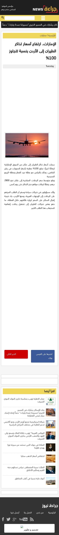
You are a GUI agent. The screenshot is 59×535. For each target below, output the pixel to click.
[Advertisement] (29, 99)
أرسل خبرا (15, 512)
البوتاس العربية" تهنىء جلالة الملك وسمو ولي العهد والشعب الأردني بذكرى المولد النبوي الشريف (24, 436)
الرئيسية (51, 35)
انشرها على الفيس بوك (44, 356)
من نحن (40, 512)
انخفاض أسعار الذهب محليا (32, 456)
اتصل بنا (28, 512)
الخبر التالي (11, 354)
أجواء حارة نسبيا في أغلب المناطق (29, 478)
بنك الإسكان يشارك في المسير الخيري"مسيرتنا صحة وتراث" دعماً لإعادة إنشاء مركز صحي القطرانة (24, 413)
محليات (43, 35)
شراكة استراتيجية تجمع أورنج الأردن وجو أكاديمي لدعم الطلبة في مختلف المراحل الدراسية (24, 423)
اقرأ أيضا (49, 391)
